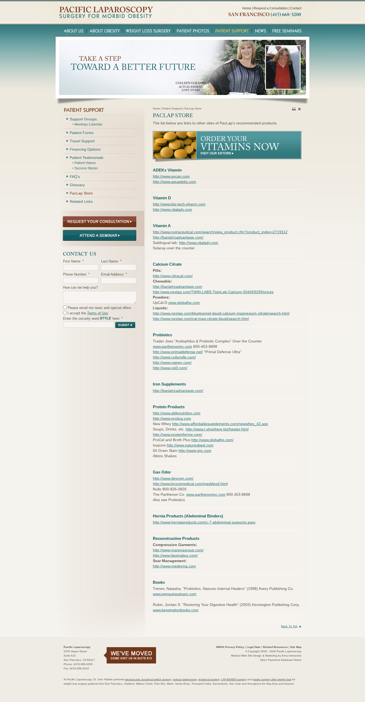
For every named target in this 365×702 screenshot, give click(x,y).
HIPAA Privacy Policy (230, 647)
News (260, 30)
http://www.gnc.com (194, 450)
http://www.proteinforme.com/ (177, 434)
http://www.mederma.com (174, 566)
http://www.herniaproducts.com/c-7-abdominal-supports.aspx (204, 522)
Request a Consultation (271, 8)
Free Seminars (287, 30)
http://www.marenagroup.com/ (178, 550)
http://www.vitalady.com (172, 209)
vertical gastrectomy (185, 679)
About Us (73, 30)
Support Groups (83, 119)
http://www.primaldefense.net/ (178, 352)
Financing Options (85, 149)
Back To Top (289, 626)
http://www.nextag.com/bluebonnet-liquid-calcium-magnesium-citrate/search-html (221, 313)
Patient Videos (85, 163)
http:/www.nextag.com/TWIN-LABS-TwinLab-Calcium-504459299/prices (213, 292)
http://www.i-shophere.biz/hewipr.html (217, 429)
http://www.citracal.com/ (173, 276)
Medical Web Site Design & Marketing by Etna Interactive (266, 655)
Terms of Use (97, 313)
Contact (295, 8)
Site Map (295, 647)
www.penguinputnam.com (174, 594)
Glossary (77, 185)
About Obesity (105, 30)
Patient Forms (82, 133)
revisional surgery (208, 679)
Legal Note (254, 647)
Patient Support (232, 30)
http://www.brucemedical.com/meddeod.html (190, 484)
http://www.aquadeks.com (174, 182)
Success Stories (86, 168)
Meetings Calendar (88, 124)
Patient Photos (193, 30)
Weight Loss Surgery (148, 30)
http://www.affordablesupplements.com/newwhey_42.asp (220, 424)
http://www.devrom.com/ (173, 478)
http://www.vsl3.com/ (170, 368)
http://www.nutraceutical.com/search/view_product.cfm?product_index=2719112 (220, 232)
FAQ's (75, 176)
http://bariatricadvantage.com (177, 286)
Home (246, 8)
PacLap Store (81, 193)
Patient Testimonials (86, 157)
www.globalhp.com (184, 302)
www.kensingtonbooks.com (176, 610)
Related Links (81, 201)
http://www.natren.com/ (172, 362)
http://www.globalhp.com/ (212, 440)
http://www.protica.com (172, 418)
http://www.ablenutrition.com (176, 413)
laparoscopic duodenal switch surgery (148, 679)
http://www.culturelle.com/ (174, 357)
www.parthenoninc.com (172, 346)
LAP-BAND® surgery (233, 679)
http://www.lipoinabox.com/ (175, 555)
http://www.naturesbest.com (190, 445)
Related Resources (275, 647)
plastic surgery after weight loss (272, 679)
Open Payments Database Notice (280, 659)
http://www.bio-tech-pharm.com (179, 204)
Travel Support (82, 141)
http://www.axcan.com (171, 176)
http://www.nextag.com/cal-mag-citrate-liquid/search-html (201, 318)
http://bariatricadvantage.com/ (178, 237)
